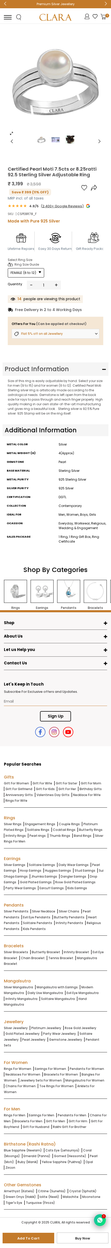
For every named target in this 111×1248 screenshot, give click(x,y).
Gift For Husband (36, 1127)
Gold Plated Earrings (36, 882)
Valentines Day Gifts (52, 795)
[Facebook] (40, 732)
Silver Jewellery (16, 1028)
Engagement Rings (40, 824)
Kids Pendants (34, 929)
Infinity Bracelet (76, 952)
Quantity (15, 284)
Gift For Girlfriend (18, 789)
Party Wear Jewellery (59, 1033)
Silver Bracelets (16, 952)
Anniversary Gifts (19, 795)
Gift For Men (55, 1121)
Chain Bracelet (33, 958)
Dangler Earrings (73, 876)
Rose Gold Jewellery (80, 1028)
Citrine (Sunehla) (52, 1191)
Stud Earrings (85, 870)
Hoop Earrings (30, 870)
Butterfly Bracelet (46, 952)
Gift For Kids (45, 789)
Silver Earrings (14, 865)
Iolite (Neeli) (49, 1197)
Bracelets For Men (28, 1121)
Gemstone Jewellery (65, 1039)
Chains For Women (20, 1086)
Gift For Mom (91, 783)
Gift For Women (16, 783)
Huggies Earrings (58, 870)
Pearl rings (37, 835)
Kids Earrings (77, 888)
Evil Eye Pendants (36, 917)
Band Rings (82, 835)
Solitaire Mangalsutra (58, 999)
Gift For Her (67, 789)
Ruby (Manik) (28, 1162)
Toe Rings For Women (56, 1086)
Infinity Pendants (69, 923)
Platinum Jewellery (46, 1028)
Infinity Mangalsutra (21, 999)
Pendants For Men (72, 1115)
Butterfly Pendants (69, 917)
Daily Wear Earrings (74, 865)
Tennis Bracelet (60, 958)
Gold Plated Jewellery (22, 1033)
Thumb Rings (59, 835)
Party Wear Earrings (20, 888)
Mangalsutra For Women (84, 1080)
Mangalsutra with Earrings (57, 987)
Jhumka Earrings (44, 876)
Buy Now (82, 1238)
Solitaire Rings (38, 830)
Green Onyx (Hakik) (20, 1197)
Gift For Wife (42, 783)
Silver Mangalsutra (18, 987)
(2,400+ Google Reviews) (62, 206)
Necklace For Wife (87, 795)
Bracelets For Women (61, 1074)
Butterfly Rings (90, 830)
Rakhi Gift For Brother (69, 1127)
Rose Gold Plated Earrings (75, 882)
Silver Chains (69, 911)
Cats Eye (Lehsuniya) (62, 1150)
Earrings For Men (41, 1115)
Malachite (70, 1197)
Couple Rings (69, 824)
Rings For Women (17, 1069)
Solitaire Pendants (37, 923)
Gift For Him (78, 1121)
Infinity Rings (15, 835)
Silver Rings (12, 824)
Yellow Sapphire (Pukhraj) (62, 1162)
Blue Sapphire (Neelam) (23, 1150)
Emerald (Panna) (36, 1156)
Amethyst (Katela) (19, 1191)
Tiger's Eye (13, 1203)
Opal (89, 1162)
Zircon (10, 1167)
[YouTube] (68, 732)
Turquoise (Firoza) (40, 1203)
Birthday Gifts (91, 789)
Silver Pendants (16, 911)
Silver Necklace (43, 911)
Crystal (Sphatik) (83, 1191)
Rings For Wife (16, 800)
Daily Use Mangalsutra (45, 993)
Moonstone (91, 1197)
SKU (10, 214)
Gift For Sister (66, 783)
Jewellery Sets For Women (41, 1080)
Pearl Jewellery (33, 1039)
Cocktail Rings (64, 830)
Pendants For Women (87, 1069)
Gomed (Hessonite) (70, 1156)
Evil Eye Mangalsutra (83, 993)
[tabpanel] (55, 84)
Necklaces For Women (22, 1074)
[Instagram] (54, 732)
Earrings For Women (50, 1069)
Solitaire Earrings (42, 865)
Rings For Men (14, 1115)
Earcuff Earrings (51, 888)
